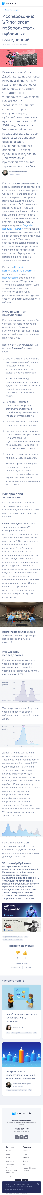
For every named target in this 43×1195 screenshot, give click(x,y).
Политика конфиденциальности (16, 1193)
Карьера (9, 1154)
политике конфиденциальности (18, 1187)
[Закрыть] (38, 1184)
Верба (25, 1154)
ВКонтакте (15, 967)
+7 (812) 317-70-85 (21, 1129)
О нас (8, 1151)
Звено (25, 1165)
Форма (25, 1161)
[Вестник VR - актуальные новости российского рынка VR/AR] (21, 925)
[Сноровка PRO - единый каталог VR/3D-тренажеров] (21, 910)
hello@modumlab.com (21, 1120)
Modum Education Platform (29, 1169)
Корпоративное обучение (12, 937)
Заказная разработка (10, 1166)
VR (26, 937)
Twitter (28, 967)
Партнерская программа (11, 1171)
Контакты (10, 1161)
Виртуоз (26, 1158)
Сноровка (26, 1151)
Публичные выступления (12, 940)
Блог (8, 1158)
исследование (10, 277)
